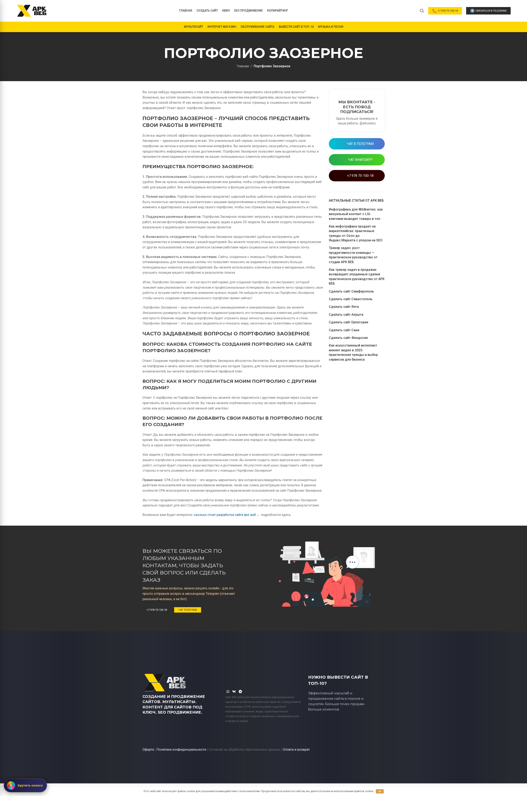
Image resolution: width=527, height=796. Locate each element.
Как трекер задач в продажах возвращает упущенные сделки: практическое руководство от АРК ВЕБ (357, 276)
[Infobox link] (357, 110)
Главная (243, 66)
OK (379, 791)
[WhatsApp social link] (228, 691)
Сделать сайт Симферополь (351, 291)
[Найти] (422, 11)
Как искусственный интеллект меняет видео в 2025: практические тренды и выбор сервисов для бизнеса (353, 352)
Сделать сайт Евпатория (348, 322)
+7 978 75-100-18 (448, 10)
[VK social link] (234, 691)
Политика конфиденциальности (181, 749)
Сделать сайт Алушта (346, 315)
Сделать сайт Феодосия (348, 338)
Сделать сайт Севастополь (351, 299)
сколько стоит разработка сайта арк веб (225, 515)
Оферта (148, 749)
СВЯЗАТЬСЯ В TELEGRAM (490, 10)
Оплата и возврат (296, 749)
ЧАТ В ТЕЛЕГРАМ (360, 144)
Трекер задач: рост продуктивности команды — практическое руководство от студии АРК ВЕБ (353, 255)
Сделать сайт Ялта (344, 307)
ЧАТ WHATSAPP (360, 160)
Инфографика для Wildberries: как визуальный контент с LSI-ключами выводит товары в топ (356, 214)
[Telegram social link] (240, 691)
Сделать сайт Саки (344, 330)
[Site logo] (31, 10)
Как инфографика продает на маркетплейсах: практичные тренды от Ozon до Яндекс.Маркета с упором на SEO (355, 233)
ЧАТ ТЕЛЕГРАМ (187, 609)
